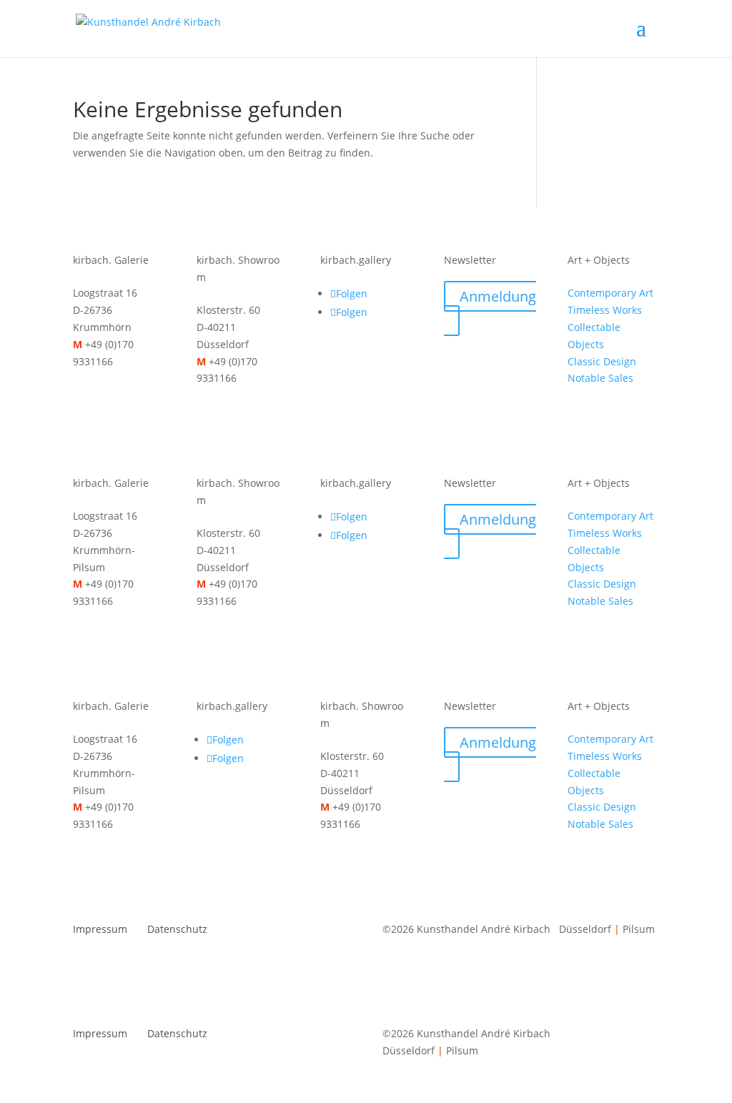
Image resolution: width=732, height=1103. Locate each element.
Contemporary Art (610, 293)
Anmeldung (498, 296)
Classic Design (602, 361)
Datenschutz (177, 929)
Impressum (100, 929)
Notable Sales (600, 378)
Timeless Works (605, 310)
